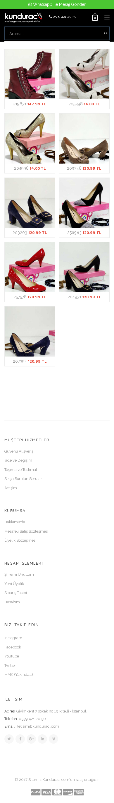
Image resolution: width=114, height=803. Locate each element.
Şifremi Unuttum (19, 574)
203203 (30, 232)
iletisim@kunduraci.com (37, 726)
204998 (30, 168)
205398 (84, 104)
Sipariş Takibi (15, 593)
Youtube (11, 656)
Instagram (13, 638)
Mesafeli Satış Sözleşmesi (26, 531)
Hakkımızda (14, 522)
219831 (29, 104)
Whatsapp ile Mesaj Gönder (59, 4)
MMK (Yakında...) (18, 674)
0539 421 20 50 (64, 17)
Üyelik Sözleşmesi (20, 540)
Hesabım (12, 602)
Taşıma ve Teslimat (20, 469)
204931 (84, 297)
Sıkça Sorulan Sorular (23, 478)
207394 (30, 361)
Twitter (10, 665)
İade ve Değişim (18, 460)
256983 (84, 232)
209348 (84, 168)
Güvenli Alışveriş (18, 451)
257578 (29, 297)
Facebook (12, 647)
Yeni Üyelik (14, 584)
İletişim (10, 488)
